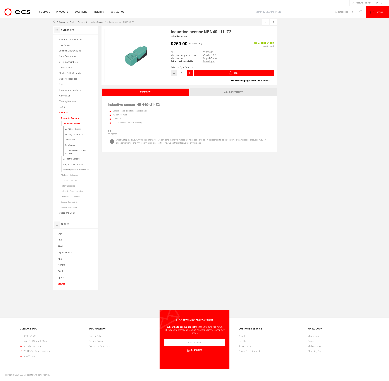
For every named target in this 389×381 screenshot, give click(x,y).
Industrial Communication (72, 191)
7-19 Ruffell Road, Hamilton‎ (37, 351)
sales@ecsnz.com (32, 346)
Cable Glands (65, 67)
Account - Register (363, 3)
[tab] (145, 92)
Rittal (60, 246)
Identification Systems (70, 197)
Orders (311, 341)
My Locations (314, 346)
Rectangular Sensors (74, 134)
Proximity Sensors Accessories (76, 169)
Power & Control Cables (70, 39)
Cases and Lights (67, 213)
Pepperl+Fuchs (210, 58)
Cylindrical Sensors (73, 129)
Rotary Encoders (68, 186)
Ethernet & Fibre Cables (70, 51)
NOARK (61, 265)
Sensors (63, 112)
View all (61, 284)
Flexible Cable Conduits (70, 73)
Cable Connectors (67, 56)
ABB (60, 259)
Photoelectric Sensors (70, 175)
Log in (383, 3)
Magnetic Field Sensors (73, 164)
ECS (60, 240)
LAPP (60, 234)
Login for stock (268, 46)
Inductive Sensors (71, 123)
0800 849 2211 (31, 336)
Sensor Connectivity (69, 202)
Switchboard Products (70, 90)
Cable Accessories (68, 79)
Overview (145, 92)
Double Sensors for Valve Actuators (75, 152)
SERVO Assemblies (68, 62)
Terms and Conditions (99, 346)
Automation (65, 95)
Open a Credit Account (249, 351)
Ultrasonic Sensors (69, 180)
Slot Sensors (70, 140)
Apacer (61, 277)
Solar (61, 84)
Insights (242, 341)
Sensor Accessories (69, 207)
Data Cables (65, 45)
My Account (313, 336)
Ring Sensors (70, 145)
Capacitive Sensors (71, 159)
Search (360, 12)
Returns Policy (96, 341)
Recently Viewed (246, 346)
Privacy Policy (96, 336)
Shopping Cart (315, 351)
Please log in (209, 61)
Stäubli (61, 271)
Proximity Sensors (70, 118)
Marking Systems (67, 101)
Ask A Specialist (233, 92)
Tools (62, 107)
